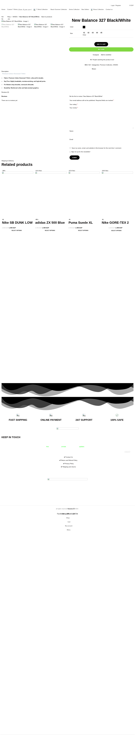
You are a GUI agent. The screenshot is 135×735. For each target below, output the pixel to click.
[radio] (84, 27)
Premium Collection (106, 65)
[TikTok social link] (10, 5)
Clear (84, 35)
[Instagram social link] (5, 5)
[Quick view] (9, 215)
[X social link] (100, 69)
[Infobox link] (17, 417)
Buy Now (101, 49)
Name (71, 131)
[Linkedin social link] (104, 69)
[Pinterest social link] (102, 69)
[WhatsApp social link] (7, 5)
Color (71, 27)
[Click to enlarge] (5, 18)
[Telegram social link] (109, 69)
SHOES (15, 17)
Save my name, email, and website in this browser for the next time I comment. (97, 148)
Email (71, 139)
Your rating (73, 104)
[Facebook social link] (2, 5)
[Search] (124, 5)
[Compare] (4, 215)
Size (71, 33)
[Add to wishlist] (15, 215)
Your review (74, 108)
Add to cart (101, 44)
